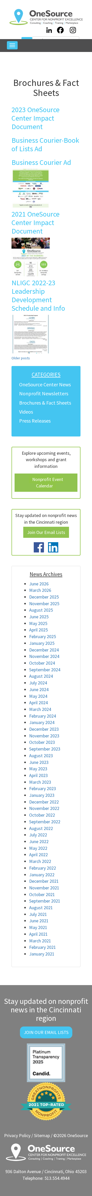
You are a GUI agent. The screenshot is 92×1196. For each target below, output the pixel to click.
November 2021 (44, 888)
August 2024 (41, 676)
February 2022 (42, 868)
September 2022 (44, 822)
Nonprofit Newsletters (43, 393)
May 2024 (38, 696)
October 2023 (42, 742)
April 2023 (38, 775)
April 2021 (38, 934)
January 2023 (41, 795)
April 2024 (38, 703)
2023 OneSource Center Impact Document (36, 118)
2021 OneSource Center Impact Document (36, 222)
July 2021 (38, 914)
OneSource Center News (45, 384)
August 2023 (41, 755)
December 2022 (44, 802)
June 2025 (39, 617)
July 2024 (38, 683)
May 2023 (38, 769)
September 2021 (44, 901)
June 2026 (39, 584)
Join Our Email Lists (46, 532)
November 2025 (44, 603)
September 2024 (44, 670)
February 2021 (42, 947)
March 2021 (40, 941)
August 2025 (41, 610)
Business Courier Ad (41, 162)
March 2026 (40, 590)
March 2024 (40, 709)
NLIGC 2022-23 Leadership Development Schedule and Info (38, 295)
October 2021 (42, 894)
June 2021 (39, 921)
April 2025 (38, 630)
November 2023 (44, 736)
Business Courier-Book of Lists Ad (45, 144)
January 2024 (41, 722)
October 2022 (42, 815)
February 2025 (42, 636)
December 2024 (44, 650)
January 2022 (41, 875)
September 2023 (44, 749)
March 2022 (40, 861)
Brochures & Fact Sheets (45, 402)
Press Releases (35, 420)
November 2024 (44, 656)
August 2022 (41, 828)
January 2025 (41, 643)
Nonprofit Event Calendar (47, 482)
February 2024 (42, 716)
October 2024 (42, 663)
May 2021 (38, 927)
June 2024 (39, 689)
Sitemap (42, 1135)
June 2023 (39, 762)
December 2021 (44, 881)
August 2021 (41, 908)
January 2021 (41, 954)
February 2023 (42, 788)
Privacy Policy (17, 1135)
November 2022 (44, 808)
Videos (26, 411)
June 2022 (39, 841)
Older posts (21, 358)
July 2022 (38, 835)
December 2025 (44, 597)
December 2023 (44, 729)
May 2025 (38, 623)
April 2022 (38, 855)
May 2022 (38, 848)
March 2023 (40, 782)
